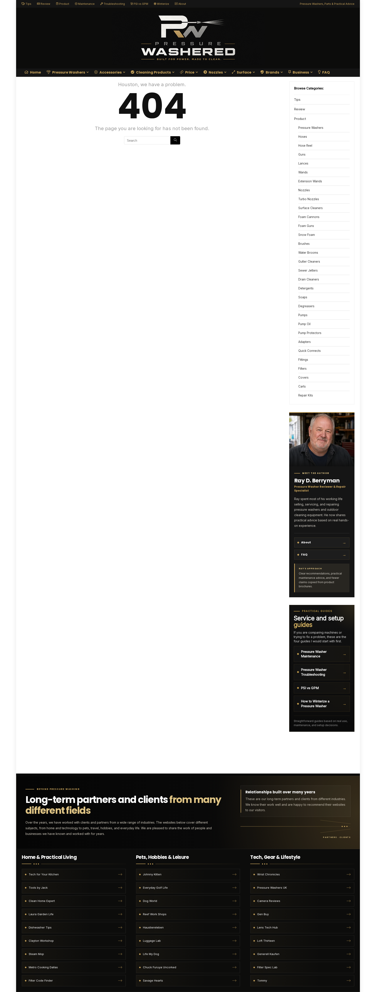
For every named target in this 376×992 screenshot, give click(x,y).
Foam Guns (306, 226)
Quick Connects (309, 350)
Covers (303, 377)
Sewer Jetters (308, 270)
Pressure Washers (68, 72)
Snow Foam (306, 235)
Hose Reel (305, 145)
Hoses (302, 136)
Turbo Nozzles (308, 199)
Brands (272, 72)
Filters (302, 368)
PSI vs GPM (140, 3)
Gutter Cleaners (309, 261)
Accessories (110, 72)
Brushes (304, 243)
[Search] (175, 140)
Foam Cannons (308, 217)
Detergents (306, 288)
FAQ (326, 72)
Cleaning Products (153, 72)
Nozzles (215, 72)
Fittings (303, 359)
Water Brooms (308, 252)
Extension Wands (310, 181)
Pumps (302, 315)
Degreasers (306, 306)
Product (64, 3)
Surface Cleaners (310, 208)
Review (45, 3)
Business (300, 72)
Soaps (302, 297)
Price (189, 72)
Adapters (304, 342)
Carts (302, 386)
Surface (243, 72)
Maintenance (86, 3)
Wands (303, 172)
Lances (303, 163)
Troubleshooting (114, 3)
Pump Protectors (309, 333)
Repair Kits (305, 395)
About (182, 3)
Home (35, 72)
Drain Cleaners (308, 279)
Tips (28, 3)
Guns (302, 154)
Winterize (162, 3)
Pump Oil (304, 324)
